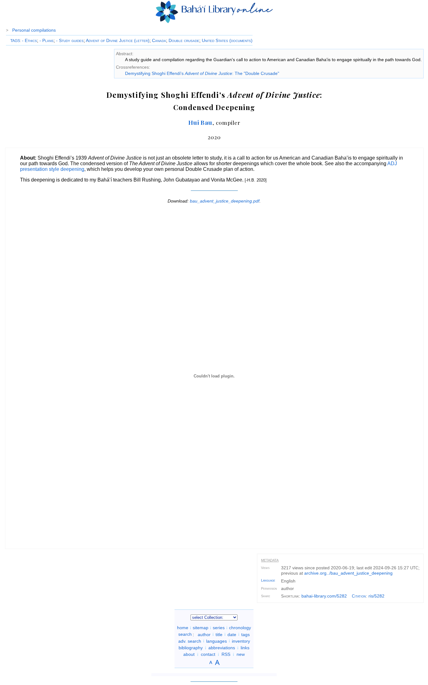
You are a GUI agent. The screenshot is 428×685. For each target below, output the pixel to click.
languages (216, 640)
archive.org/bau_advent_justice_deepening (348, 573)
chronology (240, 627)
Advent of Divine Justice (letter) (117, 40)
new (241, 654)
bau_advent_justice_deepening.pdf (224, 200)
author (204, 634)
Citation (359, 596)
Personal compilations (34, 30)
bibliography (191, 647)
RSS (226, 654)
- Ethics (29, 40)
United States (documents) (227, 40)
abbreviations (221, 647)
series (219, 627)
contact (208, 654)
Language (268, 580)
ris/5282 (376, 595)
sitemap (200, 627)
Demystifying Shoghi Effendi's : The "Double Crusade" (202, 73)
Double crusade (184, 40)
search (185, 634)
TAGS (15, 41)
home (182, 627)
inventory (241, 640)
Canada (159, 40)
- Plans (46, 40)
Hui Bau (200, 122)
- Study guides (70, 40)
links (245, 647)
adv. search (189, 640)
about (189, 654)
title (219, 634)
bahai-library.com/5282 (324, 595)
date (231, 634)
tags (245, 634)
